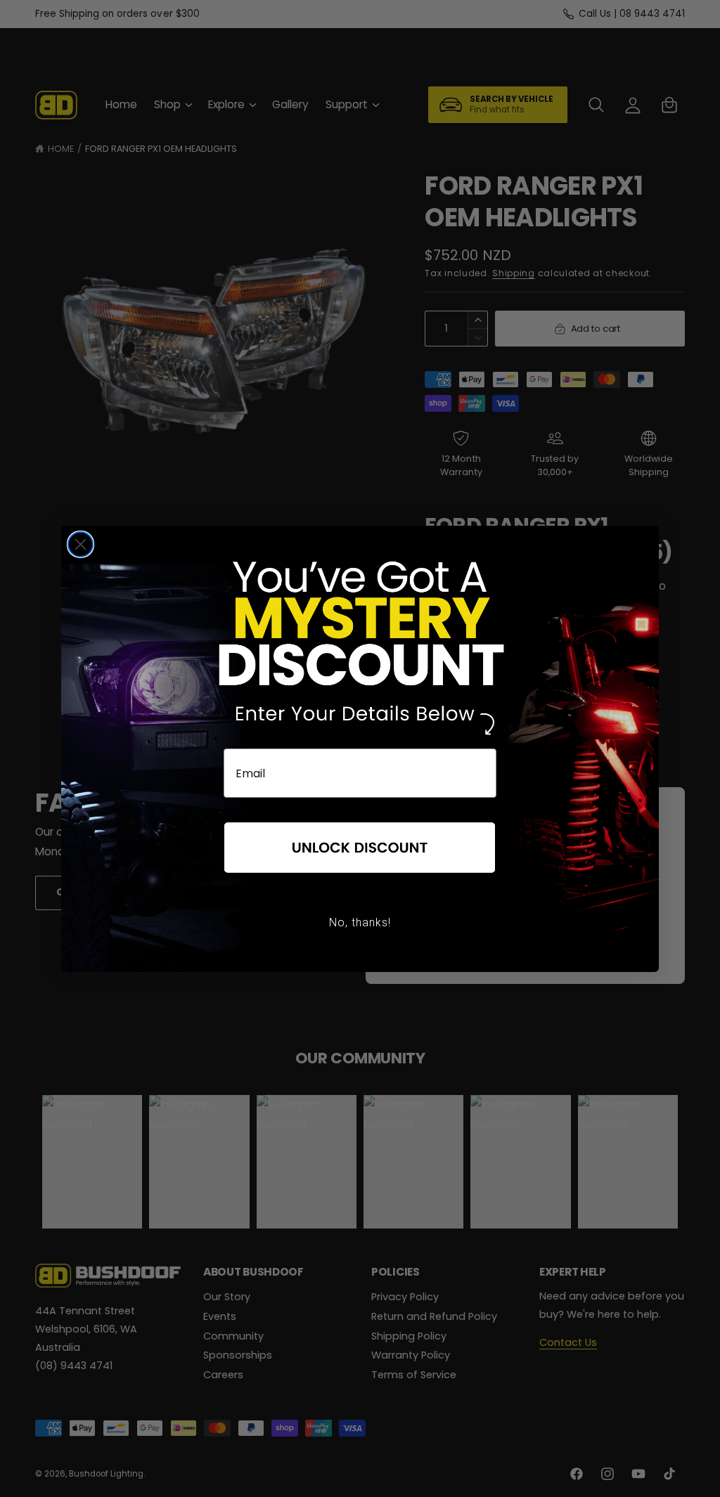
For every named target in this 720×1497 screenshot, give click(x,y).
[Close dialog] (80, 544)
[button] (360, 848)
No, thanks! (360, 922)
